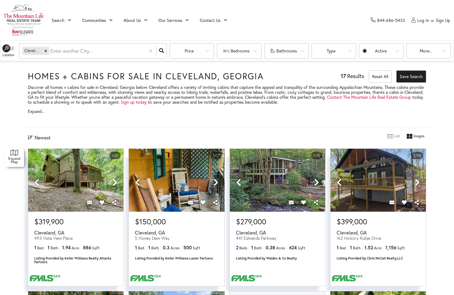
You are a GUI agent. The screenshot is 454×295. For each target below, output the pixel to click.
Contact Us (210, 20)
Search (58, 20)
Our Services (170, 20)
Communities (94, 20)
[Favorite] (102, 202)
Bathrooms (286, 51)
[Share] (114, 202)
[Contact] (89, 202)
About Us (132, 20)
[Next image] (115, 182)
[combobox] (51, 51)
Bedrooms (240, 51)
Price (189, 51)
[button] (45, 51)
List (396, 136)
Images (418, 136)
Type (331, 51)
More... (426, 51)
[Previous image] (36, 182)
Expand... (36, 111)
